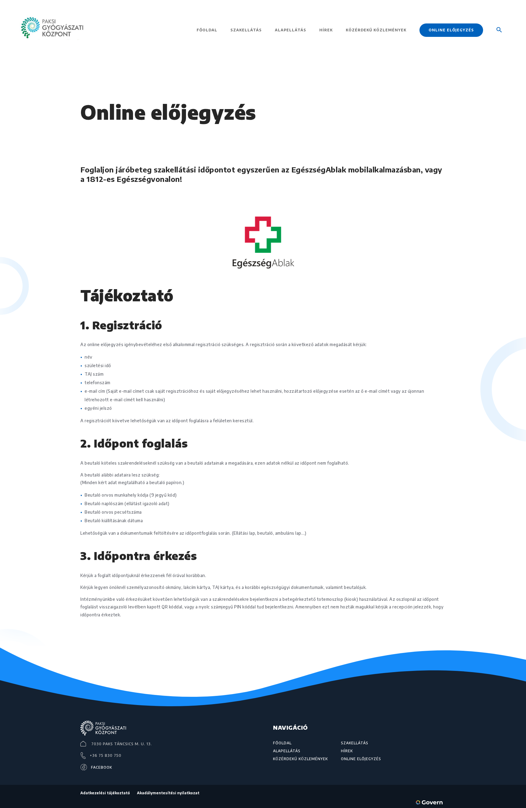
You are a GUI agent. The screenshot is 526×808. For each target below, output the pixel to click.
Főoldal (207, 30)
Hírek (326, 30)
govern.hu (430, 803)
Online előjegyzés (451, 30)
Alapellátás (290, 30)
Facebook (101, 767)
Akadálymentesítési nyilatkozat (168, 793)
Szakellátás (246, 30)
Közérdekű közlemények (376, 30)
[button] (499, 39)
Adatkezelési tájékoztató (105, 793)
